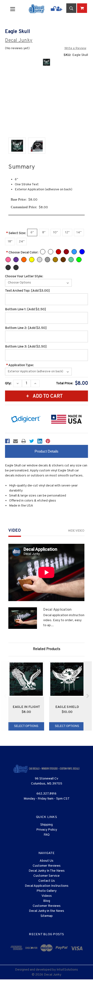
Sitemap (47, 916)
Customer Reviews (47, 866)
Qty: (8, 383)
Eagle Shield (67, 707)
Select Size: (16, 233)
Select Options (26, 726)
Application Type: (20, 365)
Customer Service (46, 876)
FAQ (47, 835)
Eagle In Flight (26, 707)
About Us (46, 861)
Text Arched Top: (27, 291)
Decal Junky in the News (46, 911)
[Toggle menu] (16, 9)
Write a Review (75, 48)
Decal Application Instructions (46, 886)
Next (87, 696)
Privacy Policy (46, 830)
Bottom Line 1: (25, 309)
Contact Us (46, 881)
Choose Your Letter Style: (24, 276)
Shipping (46, 825)
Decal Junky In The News (47, 871)
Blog (46, 901)
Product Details (46, 451)
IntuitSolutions (67, 970)
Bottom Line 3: (26, 347)
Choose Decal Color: (22, 253)
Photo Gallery (46, 891)
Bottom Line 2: (26, 328)
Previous (5, 696)
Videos (46, 896)
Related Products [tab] (46, 649)
